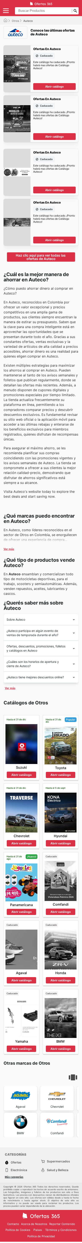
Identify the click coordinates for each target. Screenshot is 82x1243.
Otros (15, 20)
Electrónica (19, 1170)
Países (37, 1230)
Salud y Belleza (57, 1170)
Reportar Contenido (62, 1224)
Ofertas (16, 1162)
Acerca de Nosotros (34, 1224)
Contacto (13, 1224)
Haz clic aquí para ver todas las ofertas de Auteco (41, 257)
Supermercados (58, 1161)
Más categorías (14, 1177)
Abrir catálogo (54, 86)
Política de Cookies (17, 1230)
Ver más (9, 549)
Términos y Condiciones (61, 1230)
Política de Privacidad (41, 1236)
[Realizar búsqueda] (75, 10)
